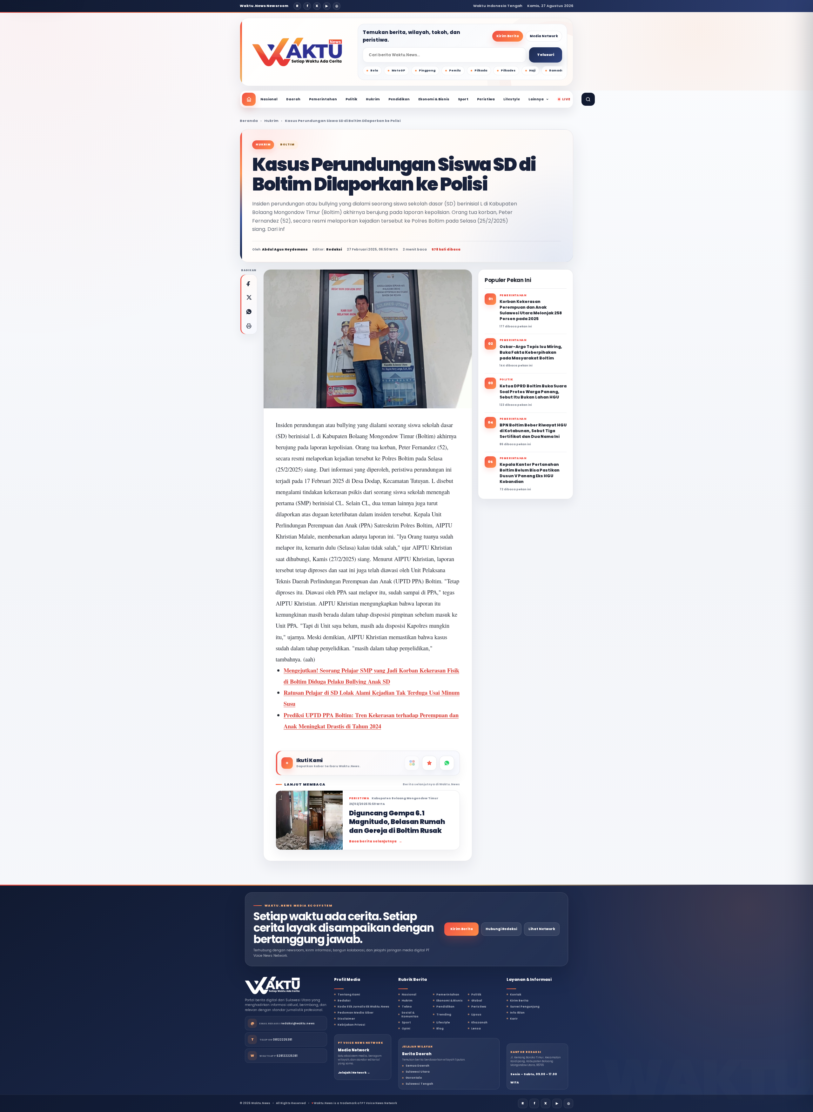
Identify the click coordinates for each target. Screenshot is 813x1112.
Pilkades (508, 70)
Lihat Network (541, 929)
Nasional (269, 99)
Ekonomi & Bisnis (433, 99)
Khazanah (479, 1022)
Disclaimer (346, 1019)
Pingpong (427, 70)
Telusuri (545, 54)
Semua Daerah (417, 1066)
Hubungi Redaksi (501, 929)
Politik (351, 99)
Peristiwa (486, 99)
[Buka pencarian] (588, 99)
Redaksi (344, 1000)
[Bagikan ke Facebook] (248, 283)
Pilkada (480, 70)
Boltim (287, 144)
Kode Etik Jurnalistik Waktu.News (363, 1006)
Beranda (249, 120)
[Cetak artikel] (248, 325)
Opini (406, 1028)
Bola (374, 70)
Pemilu (455, 70)
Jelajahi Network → (354, 1073)
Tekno (407, 1006)
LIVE (566, 99)
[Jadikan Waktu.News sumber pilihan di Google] (429, 763)
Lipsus (476, 1014)
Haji (532, 70)
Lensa (476, 1028)
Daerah (293, 99)
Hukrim (373, 99)
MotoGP (398, 70)
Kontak (515, 994)
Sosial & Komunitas (410, 1014)
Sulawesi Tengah (419, 1084)
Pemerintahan (323, 99)
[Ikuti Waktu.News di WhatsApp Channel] (447, 763)
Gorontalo (414, 1078)
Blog (440, 1028)
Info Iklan (517, 1013)
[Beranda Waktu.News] (297, 52)
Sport (463, 99)
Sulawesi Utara (418, 1072)
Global (476, 1000)
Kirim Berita (507, 36)
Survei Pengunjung (525, 1006)
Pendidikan (399, 99)
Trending (443, 1014)
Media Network (544, 36)
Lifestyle (511, 99)
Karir (514, 1019)
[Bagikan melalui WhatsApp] (248, 311)
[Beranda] (249, 99)
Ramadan (557, 70)
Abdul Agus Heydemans (285, 249)
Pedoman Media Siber (355, 1013)
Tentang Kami (349, 994)
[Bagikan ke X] (248, 297)
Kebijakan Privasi (351, 1025)
